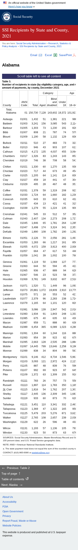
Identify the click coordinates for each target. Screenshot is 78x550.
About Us (7, 497)
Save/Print (65, 55)
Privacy (6, 516)
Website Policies (11, 525)
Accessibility (9, 501)
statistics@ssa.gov (40, 452)
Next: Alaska (9, 485)
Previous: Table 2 (18, 468)
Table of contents (12, 479)
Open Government (12, 511)
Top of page (9, 473)
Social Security (23, 16)
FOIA (5, 506)
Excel (48, 55)
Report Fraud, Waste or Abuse (19, 520)
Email (33, 55)
